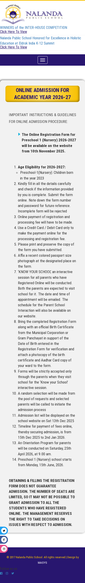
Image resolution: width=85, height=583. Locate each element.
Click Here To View (13, 32)
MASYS (42, 562)
